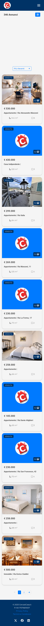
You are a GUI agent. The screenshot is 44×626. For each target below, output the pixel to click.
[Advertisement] (22, 43)
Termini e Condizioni (22, 614)
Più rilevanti (22, 68)
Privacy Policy (22, 611)
